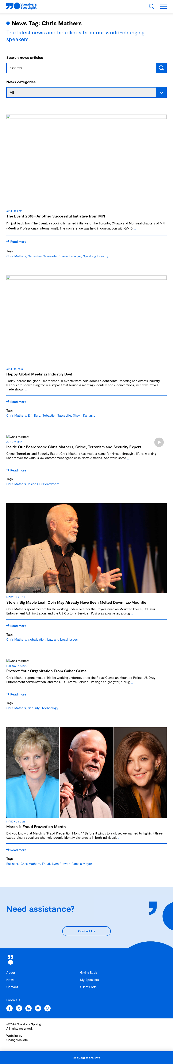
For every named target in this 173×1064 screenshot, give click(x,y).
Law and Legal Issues (62, 639)
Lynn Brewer (61, 864)
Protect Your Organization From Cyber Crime (46, 670)
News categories (21, 82)
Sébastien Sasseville (42, 256)
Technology (50, 708)
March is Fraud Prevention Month (36, 826)
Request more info (86, 1058)
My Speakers (89, 980)
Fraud (46, 864)
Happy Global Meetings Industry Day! (39, 374)
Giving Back (88, 972)
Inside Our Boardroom (43, 484)
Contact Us (86, 931)
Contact (12, 987)
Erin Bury (34, 415)
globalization (36, 639)
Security (34, 708)
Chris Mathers (16, 256)
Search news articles (24, 57)
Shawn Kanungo (70, 256)
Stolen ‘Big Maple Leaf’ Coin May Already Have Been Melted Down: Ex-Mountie (76, 602)
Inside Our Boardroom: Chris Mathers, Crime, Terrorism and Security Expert (73, 446)
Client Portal (88, 987)
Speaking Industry (95, 256)
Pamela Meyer (82, 864)
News (10, 980)
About (10, 972)
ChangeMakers (17, 1040)
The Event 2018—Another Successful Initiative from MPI (55, 216)
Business (12, 864)
